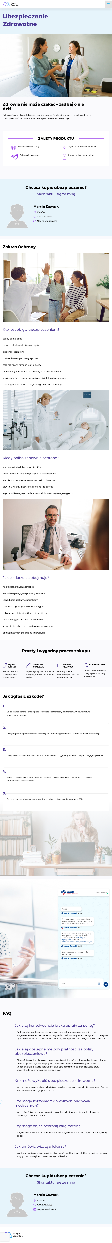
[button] (99, 983)
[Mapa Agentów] (11, 4)
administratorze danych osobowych (77, 942)
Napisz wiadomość (47, 221)
